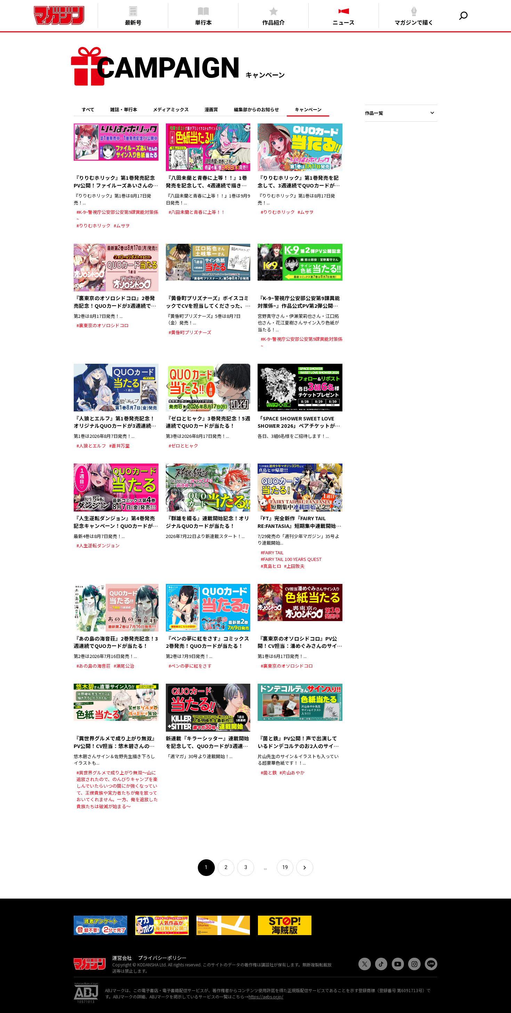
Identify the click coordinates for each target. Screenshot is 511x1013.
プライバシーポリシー (162, 957)
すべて (88, 109)
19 (285, 867)
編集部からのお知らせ (256, 109)
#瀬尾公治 (124, 665)
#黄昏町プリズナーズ (190, 332)
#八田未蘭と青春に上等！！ (197, 212)
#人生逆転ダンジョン (98, 545)
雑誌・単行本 (123, 109)
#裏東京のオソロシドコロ (102, 325)
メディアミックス (171, 109)
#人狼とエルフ (91, 445)
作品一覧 (374, 113)
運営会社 (122, 957)
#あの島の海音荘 (93, 665)
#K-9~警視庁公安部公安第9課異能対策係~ (117, 215)
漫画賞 (211, 109)
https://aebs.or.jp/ (266, 996)
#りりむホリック (93, 225)
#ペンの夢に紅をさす (190, 665)
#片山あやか (292, 772)
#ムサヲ (122, 225)
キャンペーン (308, 109)
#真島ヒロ (271, 566)
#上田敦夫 (294, 566)
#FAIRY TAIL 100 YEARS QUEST (291, 559)
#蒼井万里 (119, 445)
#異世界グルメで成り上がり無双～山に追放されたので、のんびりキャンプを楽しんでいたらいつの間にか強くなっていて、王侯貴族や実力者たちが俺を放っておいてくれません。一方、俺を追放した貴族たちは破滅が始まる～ (117, 789)
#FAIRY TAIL (272, 552)
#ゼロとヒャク (183, 445)
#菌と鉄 (269, 772)
